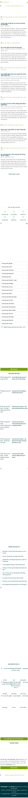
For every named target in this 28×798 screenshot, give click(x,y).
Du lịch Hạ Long (18, 76)
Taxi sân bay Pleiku (7, 293)
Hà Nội (5, 680)
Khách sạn (14, 220)
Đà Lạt (14, 707)
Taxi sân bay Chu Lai (7, 287)
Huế (14, 680)
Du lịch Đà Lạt (7, 80)
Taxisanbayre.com (10, 764)
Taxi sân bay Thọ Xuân (8, 270)
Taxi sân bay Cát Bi (7, 266)
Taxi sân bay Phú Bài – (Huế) (9, 280)
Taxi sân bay (5, 214)
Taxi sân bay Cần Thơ (7, 313)
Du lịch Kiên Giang (14, 106)
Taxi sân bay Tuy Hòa (7, 300)
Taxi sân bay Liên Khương (8, 307)
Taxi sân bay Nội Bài (7, 263)
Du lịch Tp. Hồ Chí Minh (16, 49)
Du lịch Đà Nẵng (15, 80)
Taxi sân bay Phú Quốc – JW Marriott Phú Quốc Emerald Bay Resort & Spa (19, 440)
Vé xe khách (14, 214)
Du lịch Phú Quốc (18, 78)
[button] (2, 190)
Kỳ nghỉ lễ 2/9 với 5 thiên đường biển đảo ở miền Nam (13, 104)
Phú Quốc (4, 707)
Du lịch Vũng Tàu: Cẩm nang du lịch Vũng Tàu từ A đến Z (13, 154)
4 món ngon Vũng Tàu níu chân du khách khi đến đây (13, 23)
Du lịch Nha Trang (9, 78)
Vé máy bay (5, 220)
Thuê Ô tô (22, 214)
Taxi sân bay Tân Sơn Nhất (9, 310)
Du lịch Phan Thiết (8, 108)
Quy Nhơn (14, 693)
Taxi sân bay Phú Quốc (8, 317)
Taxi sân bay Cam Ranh (8, 303)
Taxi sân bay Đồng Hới (8, 273)
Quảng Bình (23, 680)
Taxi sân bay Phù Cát (7, 290)
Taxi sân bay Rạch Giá (7, 320)
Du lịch (12, 76)
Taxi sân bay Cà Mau (7, 323)
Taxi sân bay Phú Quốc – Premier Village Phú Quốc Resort (18, 455)
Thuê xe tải (23, 220)
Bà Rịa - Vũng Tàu (5, 26)
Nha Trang (23, 693)
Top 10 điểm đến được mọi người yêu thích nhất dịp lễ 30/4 (13, 74)
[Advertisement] (14, 723)
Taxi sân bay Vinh (6, 277)
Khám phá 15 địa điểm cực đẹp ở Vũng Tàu (13, 129)
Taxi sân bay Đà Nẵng (7, 283)
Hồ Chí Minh (23, 707)
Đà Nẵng (5, 693)
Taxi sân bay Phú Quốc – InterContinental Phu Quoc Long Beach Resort (19, 423)
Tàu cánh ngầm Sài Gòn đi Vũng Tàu (11, 47)
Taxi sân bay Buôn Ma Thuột (9, 297)
